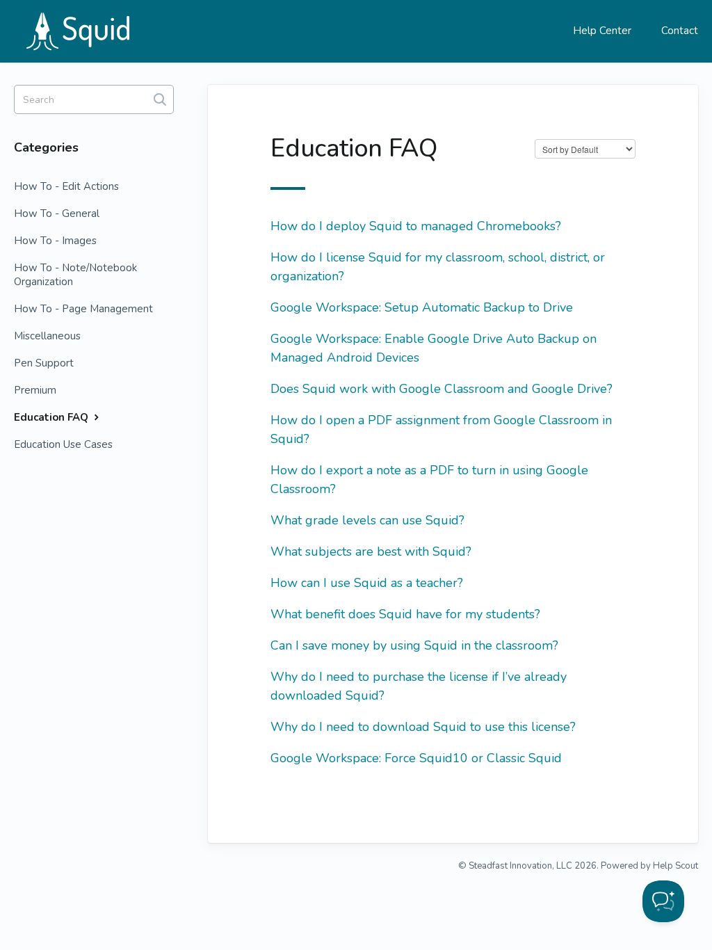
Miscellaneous (47, 336)
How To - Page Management (83, 309)
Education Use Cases (63, 444)
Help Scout (675, 866)
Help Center (602, 31)
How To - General (56, 213)
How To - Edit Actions (66, 186)
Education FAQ (52, 417)
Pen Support (44, 363)
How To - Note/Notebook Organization (75, 275)
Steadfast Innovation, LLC (520, 866)
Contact (679, 31)
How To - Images (55, 241)
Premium (35, 390)
